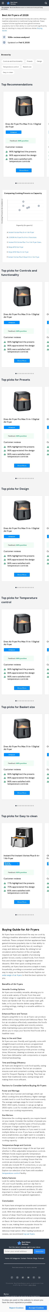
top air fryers (29, 1234)
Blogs (35, 1258)
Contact (23, 1258)
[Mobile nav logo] (12, 3)
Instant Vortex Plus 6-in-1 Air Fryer (21, 232)
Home (7, 1258)
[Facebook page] (12, 1274)
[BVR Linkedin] (39, 1274)
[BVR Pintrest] (34, 1274)
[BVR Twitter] (23, 1274)
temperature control (11, 1173)
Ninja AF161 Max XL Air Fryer (18, 252)
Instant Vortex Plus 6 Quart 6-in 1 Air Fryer (23, 257)
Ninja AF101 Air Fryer (16, 247)
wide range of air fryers (12, 975)
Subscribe (39, 1251)
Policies (30, 1258)
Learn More (32, 1285)
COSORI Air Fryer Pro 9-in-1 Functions (22, 237)
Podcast (41, 1258)
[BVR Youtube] (28, 1274)
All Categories (15, 1258)
